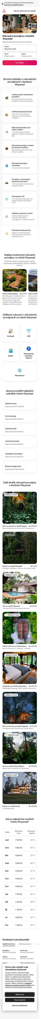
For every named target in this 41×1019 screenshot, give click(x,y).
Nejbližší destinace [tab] (9, 944)
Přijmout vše (19, 994)
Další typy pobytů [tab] (25, 944)
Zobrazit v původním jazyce (13, 5)
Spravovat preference (19, 1005)
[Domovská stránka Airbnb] (4, 11)
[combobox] (19, 49)
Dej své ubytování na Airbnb (25, 11)
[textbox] (11, 56)
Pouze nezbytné (19, 1000)
